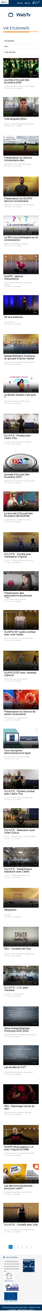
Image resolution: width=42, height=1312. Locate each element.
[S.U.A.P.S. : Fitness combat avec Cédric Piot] (21, 779)
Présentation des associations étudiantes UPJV (18, 595)
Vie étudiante (9, 41)
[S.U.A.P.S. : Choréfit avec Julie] (21, 1213)
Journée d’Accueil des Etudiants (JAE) (16, 81)
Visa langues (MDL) (15, 119)
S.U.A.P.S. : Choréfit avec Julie (21, 1224)
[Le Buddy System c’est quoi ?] (21, 383)
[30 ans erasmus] (21, 305)
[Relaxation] (21, 898)
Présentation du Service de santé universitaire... (19, 712)
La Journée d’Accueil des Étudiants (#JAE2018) (18, 514)
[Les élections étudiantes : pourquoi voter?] (21, 1174)
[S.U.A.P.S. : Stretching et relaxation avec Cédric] (21, 857)
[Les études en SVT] (21, 1055)
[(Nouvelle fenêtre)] (29, 1265)
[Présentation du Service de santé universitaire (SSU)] (21, 699)
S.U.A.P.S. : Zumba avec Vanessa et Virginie (17, 555)
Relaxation (10, 910)
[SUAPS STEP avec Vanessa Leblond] (21, 661)
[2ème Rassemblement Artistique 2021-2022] (21, 1016)
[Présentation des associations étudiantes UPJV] (21, 581)
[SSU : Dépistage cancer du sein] (21, 1094)
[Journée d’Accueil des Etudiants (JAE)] (21, 68)
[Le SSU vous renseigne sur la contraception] (21, 225)
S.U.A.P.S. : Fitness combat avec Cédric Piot (19, 792)
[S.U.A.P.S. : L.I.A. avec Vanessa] (21, 975)
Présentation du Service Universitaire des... (18, 159)
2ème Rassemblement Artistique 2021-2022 (17, 1029)
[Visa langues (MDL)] (21, 107)
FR (39, 2)
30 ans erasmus (13, 317)
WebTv (23, 15)
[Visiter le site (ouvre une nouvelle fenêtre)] (10, 1281)
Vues (6, 46)
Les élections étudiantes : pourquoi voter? (18, 1187)
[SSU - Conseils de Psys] (21, 937)
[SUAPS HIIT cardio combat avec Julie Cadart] (21, 620)
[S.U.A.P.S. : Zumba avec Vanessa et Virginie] (21, 542)
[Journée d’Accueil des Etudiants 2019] (21, 462)
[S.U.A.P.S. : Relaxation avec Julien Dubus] (21, 818)
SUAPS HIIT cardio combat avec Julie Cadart (19, 633)
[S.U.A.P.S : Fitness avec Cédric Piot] (21, 423)
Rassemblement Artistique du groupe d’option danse (19, 357)
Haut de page (12, 1257)
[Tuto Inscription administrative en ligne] (21, 738)
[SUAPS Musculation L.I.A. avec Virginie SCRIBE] (21, 1135)
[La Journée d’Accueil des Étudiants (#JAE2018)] (21, 501)
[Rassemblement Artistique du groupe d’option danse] (21, 344)
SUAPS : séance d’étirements (13, 277)
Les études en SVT (15, 1067)
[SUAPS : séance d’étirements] (21, 264)
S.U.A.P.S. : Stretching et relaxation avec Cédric (18, 870)
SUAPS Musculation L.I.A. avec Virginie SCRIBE (19, 1148)
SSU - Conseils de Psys (17, 948)
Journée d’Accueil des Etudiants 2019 (16, 475)
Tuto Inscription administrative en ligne (17, 751)
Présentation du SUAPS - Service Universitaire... (18, 199)
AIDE (21, 3)
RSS (28, 3)
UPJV (36, 3)
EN (34, 2)
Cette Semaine (10, 52)
